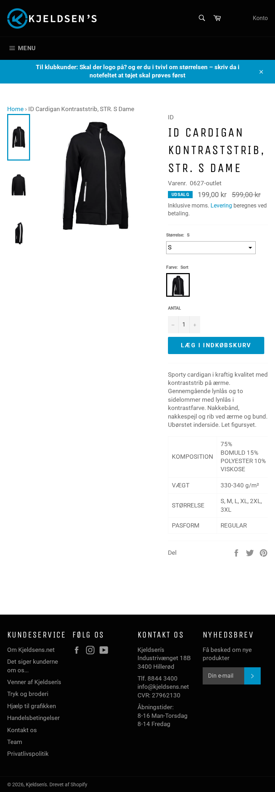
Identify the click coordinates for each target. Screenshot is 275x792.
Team (14, 741)
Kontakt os (22, 730)
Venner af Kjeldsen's (34, 682)
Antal (174, 308)
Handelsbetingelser (33, 717)
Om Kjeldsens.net (31, 649)
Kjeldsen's (36, 784)
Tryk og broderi (27, 693)
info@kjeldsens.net (163, 686)
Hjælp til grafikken (31, 706)
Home (15, 109)
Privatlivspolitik (28, 753)
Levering (221, 205)
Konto (260, 18)
